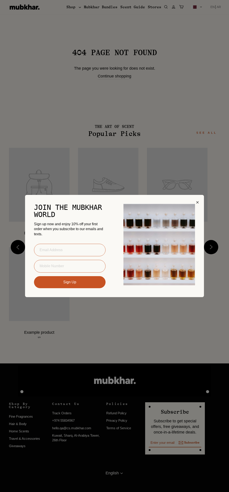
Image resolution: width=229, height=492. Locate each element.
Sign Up (69, 282)
